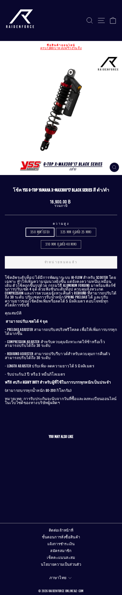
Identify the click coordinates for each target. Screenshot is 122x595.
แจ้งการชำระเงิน (61, 544)
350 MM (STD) (40, 232)
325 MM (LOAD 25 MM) (76, 232)
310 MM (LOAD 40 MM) (61, 244)
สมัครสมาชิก (60, 551)
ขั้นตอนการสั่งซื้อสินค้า (61, 537)
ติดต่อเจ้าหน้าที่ (61, 530)
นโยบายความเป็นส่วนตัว (61, 565)
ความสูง (61, 223)
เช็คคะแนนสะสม (61, 558)
